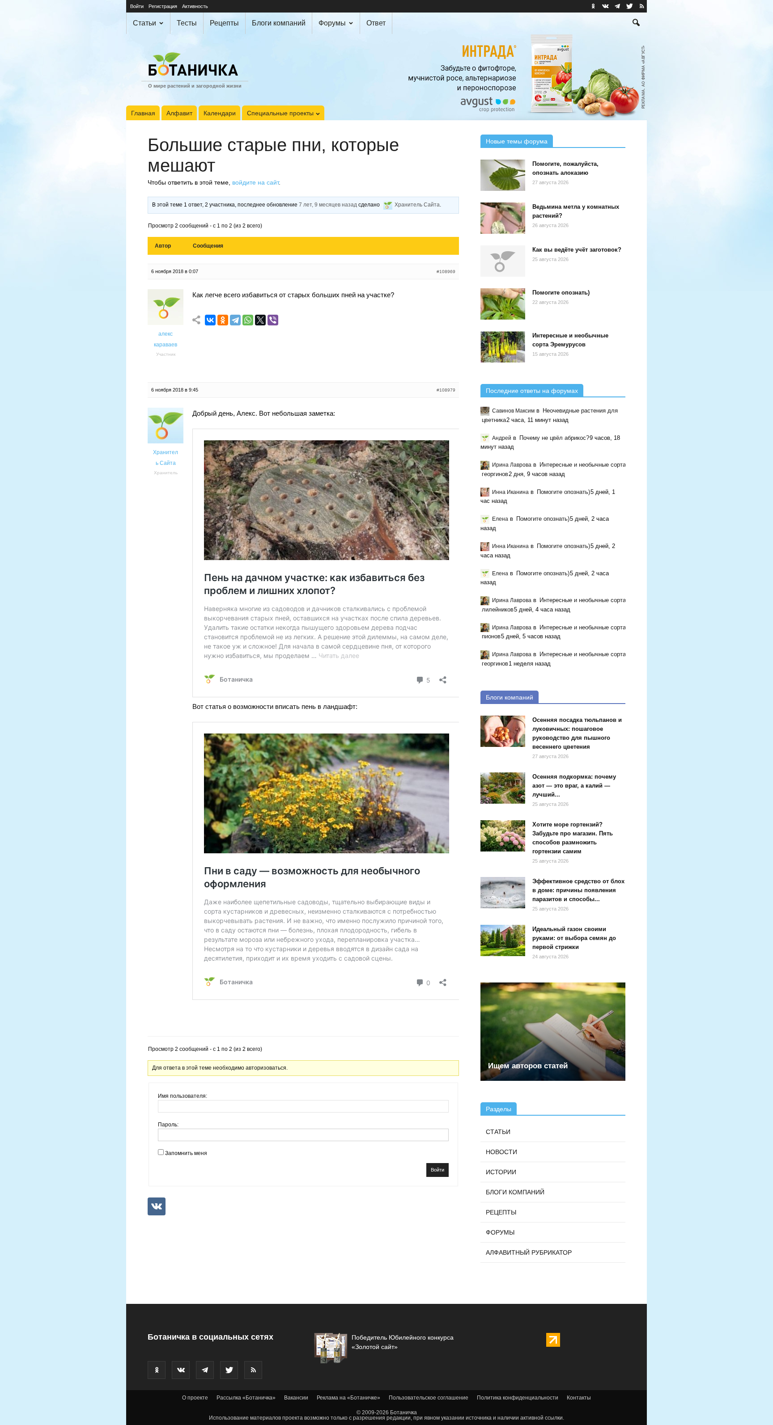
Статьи (144, 23)
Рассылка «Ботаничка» (246, 1398)
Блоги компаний (279, 23)
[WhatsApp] (247, 320)
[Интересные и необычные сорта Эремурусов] (502, 347)
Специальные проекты (280, 113)
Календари (220, 113)
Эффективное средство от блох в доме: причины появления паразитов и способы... (578, 890)
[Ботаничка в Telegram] (617, 6)
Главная (143, 113)
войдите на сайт (255, 182)
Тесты (187, 23)
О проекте (195, 1398)
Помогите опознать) (561, 292)
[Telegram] (235, 320)
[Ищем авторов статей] (552, 1031)
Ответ (376, 23)
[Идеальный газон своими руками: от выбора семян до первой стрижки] (502, 940)
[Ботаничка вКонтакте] (605, 6)
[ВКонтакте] (210, 320)
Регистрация (163, 6)
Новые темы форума (517, 141)
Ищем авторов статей (528, 1066)
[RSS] (641, 6)
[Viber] (273, 320)
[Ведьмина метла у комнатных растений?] (502, 218)
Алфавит (179, 113)
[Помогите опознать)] (502, 304)
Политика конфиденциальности (517, 1398)
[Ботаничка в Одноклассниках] (593, 6)
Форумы (332, 23)
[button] (636, 23)
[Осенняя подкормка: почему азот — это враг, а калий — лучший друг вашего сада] (502, 788)
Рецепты (224, 23)
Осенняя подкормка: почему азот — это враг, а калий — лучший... (574, 785)
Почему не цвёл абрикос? (554, 437)
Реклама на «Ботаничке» (348, 1398)
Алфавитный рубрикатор (529, 1252)
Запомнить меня (186, 1153)
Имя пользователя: (182, 1096)
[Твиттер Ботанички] (629, 6)
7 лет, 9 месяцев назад (328, 205)
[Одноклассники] (222, 320)
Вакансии (296, 1398)
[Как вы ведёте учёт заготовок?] (502, 261)
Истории (501, 1172)
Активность (195, 6)
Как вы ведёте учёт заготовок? (576, 249)
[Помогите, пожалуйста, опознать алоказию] (502, 175)
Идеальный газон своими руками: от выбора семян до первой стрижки (574, 938)
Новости (501, 1151)
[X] (260, 320)
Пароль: (168, 1124)
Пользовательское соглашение (428, 1398)
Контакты (579, 1398)
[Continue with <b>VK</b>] (157, 1206)
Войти (137, 6)
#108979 (446, 390)
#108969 (446, 271)
